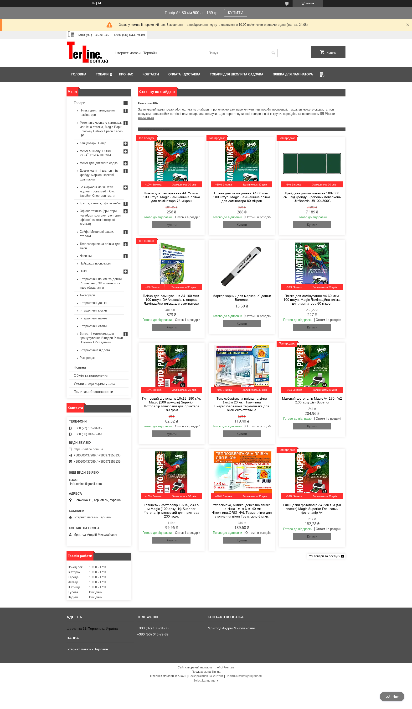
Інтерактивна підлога (95, 350)
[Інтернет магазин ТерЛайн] (88, 52)
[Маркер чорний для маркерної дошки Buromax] (242, 266)
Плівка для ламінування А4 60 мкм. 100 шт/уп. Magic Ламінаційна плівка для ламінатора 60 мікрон (311, 299)
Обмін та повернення (91, 375)
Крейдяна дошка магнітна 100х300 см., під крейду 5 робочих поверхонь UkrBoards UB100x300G (312, 197)
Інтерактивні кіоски (93, 310)
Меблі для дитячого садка (99, 163)
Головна (78, 74)
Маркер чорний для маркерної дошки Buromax (241, 298)
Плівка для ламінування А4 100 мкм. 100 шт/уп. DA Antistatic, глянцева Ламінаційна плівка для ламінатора (171, 299)
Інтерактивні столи (93, 326)
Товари (102, 74)
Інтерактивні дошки (93, 303)
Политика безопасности (93, 392)
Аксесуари (87, 295)
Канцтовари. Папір (93, 143)
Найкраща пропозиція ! (96, 263)
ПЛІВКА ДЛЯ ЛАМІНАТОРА (293, 74)
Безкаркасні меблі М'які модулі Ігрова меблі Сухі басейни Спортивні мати (97, 191)
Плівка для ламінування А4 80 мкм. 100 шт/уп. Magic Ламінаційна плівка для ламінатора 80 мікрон (241, 197)
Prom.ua (228, 667)
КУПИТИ (235, 13)
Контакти (151, 74)
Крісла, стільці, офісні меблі (100, 203)
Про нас (126, 74)
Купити (171, 225)
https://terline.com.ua (88, 449)
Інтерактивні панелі (94, 318)
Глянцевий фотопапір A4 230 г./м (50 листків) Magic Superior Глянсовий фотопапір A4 (312, 508)
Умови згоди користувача (94, 383)
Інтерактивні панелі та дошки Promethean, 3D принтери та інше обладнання (101, 283)
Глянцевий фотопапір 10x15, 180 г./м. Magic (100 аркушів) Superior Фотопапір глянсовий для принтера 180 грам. (171, 404)
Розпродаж (87, 358)
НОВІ (83, 271)
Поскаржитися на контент (205, 676)
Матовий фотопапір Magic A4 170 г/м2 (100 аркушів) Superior (312, 400)
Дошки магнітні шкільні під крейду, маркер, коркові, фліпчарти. (99, 175)
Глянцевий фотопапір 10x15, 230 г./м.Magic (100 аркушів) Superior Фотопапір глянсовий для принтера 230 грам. (171, 510)
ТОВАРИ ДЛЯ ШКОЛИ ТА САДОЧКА (236, 74)
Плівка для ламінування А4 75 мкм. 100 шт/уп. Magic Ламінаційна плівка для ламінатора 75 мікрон (171, 197)
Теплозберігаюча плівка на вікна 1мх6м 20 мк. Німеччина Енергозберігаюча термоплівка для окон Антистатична (241, 404)
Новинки (86, 256)
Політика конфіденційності (244, 676)
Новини (80, 367)
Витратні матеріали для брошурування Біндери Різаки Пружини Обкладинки (101, 338)
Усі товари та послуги (324, 556)
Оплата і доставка (184, 74)
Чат (396, 696)
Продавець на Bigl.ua (206, 671)
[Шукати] (273, 53)
